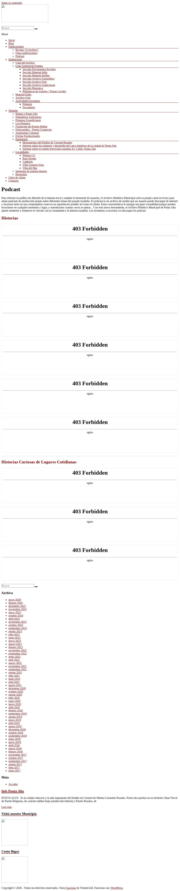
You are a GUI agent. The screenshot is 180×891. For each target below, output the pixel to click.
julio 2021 (14, 675)
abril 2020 (14, 707)
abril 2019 (14, 723)
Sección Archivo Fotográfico (38, 78)
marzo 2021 (15, 685)
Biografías (21, 174)
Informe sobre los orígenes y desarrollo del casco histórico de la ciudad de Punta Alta (69, 145)
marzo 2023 (15, 644)
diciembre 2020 (17, 688)
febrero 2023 (15, 647)
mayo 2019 (14, 719)
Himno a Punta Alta (26, 113)
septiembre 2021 (17, 669)
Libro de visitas (16, 177)
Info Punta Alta (12, 791)
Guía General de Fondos (29, 65)
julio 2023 (14, 634)
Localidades (22, 152)
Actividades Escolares (27, 100)
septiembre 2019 (17, 713)
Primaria (27, 104)
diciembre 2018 (17, 729)
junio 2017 (14, 770)
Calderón (27, 161)
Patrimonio (21, 139)
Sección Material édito (34, 72)
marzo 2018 (15, 748)
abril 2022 (14, 659)
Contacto (13, 180)
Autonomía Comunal (27, 132)
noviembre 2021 (17, 666)
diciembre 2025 (17, 606)
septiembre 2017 (17, 761)
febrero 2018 (15, 751)
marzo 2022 (15, 663)
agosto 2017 (15, 764)
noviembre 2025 (17, 609)
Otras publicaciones (26, 53)
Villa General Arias (33, 164)
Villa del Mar (29, 168)
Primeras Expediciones (28, 120)
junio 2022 (14, 656)
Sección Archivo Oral (34, 81)
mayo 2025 (14, 612)
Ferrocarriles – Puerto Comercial (33, 129)
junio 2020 (14, 701)
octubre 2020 (15, 691)
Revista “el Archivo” (26, 49)
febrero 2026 (15, 602)
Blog (11, 43)
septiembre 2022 (17, 653)
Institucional (15, 59)
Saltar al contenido (11, 2)
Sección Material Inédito (36, 75)
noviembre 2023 (17, 621)
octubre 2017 (15, 757)
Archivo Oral (22, 97)
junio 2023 (14, 637)
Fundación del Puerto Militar (31, 126)
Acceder (13, 784)
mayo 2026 (14, 599)
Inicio (11, 40)
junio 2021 (14, 678)
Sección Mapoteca (32, 88)
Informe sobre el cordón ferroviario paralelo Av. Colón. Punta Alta (59, 148)
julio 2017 (14, 767)
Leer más (6, 807)
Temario (13, 110)
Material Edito (23, 94)
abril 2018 (14, 745)
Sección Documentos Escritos (39, 69)
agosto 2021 (15, 672)
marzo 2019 (15, 726)
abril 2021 (14, 682)
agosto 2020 (15, 694)
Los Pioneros (22, 123)
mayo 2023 (14, 640)
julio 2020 (14, 697)
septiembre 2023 (17, 628)
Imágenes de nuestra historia (31, 171)
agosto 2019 (15, 716)
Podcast (19, 56)
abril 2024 (14, 618)
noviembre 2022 (17, 650)
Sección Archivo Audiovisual (38, 85)
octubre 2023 (15, 625)
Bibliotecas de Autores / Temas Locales (44, 91)
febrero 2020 (15, 710)
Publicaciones (16, 46)
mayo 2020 (14, 704)
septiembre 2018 (17, 735)
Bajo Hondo (29, 158)
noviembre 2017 (17, 754)
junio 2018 (14, 738)
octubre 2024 (15, 615)
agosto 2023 (15, 631)
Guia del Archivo (25, 62)
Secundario (28, 107)
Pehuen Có (28, 155)
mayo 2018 (14, 742)
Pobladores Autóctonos (28, 117)
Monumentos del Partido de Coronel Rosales (47, 142)
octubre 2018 (15, 732)
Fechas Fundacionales (27, 136)
